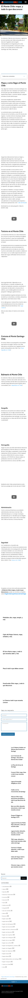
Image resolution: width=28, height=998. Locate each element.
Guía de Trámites (6, 910)
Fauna (3, 902)
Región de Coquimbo (7, 935)
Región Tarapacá (6, 961)
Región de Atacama (7, 932)
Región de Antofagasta (7, 924)
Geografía (4, 908)
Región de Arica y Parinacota (9, 929)
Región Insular (5, 953)
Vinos (3, 967)
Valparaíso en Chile (16, 385)
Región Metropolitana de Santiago (10, 959)
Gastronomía (5, 905)
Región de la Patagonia (7, 937)
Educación (4, 900)
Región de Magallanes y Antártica (10, 945)
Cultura (4, 889)
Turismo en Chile (6, 964)
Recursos (4, 916)
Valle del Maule (22, 203)
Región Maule (5, 956)
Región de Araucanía (7, 927)
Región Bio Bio (5, 921)
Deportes (4, 892)
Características (5, 886)
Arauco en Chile (16, 560)
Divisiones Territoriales (7, 894)
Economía (4, 897)
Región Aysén (5, 918)
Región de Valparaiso (7, 951)
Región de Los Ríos (6, 943)
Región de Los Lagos (7, 940)
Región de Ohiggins (7, 948)
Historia (4, 913)
